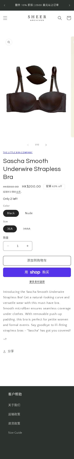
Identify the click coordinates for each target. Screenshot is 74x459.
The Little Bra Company (18, 152)
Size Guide (15, 432)
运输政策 (14, 414)
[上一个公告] (4, 5)
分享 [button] (11, 351)
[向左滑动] (27, 144)
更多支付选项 (37, 282)
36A (10, 229)
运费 (18, 192)
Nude (29, 213)
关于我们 (14, 405)
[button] (5, 18)
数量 (6, 237)
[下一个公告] (69, 5)
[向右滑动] (46, 144)
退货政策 (14, 423)
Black (11, 213)
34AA (28, 229)
